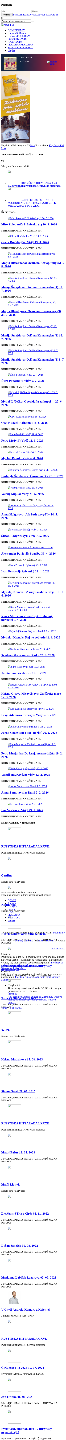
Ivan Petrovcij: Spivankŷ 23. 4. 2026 (25, 571)
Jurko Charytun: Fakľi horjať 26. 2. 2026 (29, 732)
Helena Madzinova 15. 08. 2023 (22, 1059)
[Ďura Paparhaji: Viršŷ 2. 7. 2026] (33, 374)
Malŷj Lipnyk (10, 1184)
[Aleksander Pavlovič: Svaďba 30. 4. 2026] (33, 547)
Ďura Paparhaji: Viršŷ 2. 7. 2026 (23, 380)
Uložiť (5, 1008)
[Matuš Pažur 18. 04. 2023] (33, 1141)
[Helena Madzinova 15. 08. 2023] (33, 1048)
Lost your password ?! (46, 14)
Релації (17, 38)
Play (32, 145)
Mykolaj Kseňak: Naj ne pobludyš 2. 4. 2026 (30, 637)
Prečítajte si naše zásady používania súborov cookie (32, 964)
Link (3, 148)
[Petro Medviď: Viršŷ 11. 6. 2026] (33, 434)
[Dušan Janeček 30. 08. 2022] (33, 1234)
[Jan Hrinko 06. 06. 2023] (33, 1385)
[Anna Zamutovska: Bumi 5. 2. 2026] (33, 786)
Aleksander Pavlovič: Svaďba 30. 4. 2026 (28, 553)
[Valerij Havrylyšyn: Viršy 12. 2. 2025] (33, 768)
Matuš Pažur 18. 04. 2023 (18, 1152)
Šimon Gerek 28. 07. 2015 (18, 1091)
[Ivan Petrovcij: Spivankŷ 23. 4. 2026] (33, 565)
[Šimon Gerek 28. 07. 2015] (33, 1080)
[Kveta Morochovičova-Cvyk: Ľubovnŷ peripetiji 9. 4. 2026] (33, 609)
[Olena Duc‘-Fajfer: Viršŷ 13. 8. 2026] (33, 236)
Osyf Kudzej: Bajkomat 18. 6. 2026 (24, 422)
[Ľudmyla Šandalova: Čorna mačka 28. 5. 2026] (33, 470)
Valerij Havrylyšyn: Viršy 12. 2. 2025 (25, 774)
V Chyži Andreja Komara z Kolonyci (25, 1309)
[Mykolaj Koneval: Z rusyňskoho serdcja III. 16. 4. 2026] (33, 584)
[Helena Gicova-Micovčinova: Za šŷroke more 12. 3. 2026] (33, 686)
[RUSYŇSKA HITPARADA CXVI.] (33, 1327)
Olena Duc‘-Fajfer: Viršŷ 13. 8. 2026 (25, 242)
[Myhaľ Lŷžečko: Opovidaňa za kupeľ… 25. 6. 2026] (33, 394)
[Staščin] (33, 1018)
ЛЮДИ (15, 41)
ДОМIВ (16, 30)
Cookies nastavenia (44, 940)
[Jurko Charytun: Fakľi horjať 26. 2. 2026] (33, 726)
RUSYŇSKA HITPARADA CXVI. (24, 1338)
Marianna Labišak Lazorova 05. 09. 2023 (28, 1277)
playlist (11, 50)
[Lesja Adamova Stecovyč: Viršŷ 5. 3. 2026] (33, 708)
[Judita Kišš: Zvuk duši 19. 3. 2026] (33, 666)
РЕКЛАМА (20, 44)
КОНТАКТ (20, 47)
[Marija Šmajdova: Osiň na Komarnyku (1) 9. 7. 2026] (33, 352)
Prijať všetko (19, 968)
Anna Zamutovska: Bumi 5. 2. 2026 (25, 792)
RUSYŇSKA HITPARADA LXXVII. (25, 846)
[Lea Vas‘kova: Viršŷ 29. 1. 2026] (33, 804)
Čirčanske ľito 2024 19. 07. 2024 (22, 1367)
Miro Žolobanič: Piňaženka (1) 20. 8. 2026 (29, 224)
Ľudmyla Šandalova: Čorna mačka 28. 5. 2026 (32, 476)
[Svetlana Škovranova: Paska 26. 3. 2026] (33, 649)
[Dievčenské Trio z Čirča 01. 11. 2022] (33, 1202)
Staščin (6, 1030)
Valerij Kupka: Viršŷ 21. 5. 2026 (22, 494)
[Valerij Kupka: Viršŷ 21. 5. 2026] (33, 487)
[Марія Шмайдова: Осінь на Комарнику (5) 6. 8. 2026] (33, 255)
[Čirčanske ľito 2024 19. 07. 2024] (33, 1356)
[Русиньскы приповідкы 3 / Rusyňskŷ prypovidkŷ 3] (33, 1417)
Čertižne (6, 875)
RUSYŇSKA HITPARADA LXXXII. (25, 1123)
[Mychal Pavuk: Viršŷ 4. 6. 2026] (33, 452)
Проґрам (19, 36)
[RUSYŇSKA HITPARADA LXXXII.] (33, 1111)
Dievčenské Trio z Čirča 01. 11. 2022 (25, 1213)
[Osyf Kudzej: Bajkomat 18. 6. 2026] (33, 416)
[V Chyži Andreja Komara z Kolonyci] (33, 1298)
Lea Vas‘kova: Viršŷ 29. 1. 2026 (22, 810)
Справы (17, 33)
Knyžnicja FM (56, 145)
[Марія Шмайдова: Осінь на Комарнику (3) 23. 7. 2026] (33, 303)
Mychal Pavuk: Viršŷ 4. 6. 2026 (22, 458)
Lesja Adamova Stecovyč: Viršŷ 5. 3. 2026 (28, 715)
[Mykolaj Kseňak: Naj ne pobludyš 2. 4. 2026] (33, 631)
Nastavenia (7, 968)
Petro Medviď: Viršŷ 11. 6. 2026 (22, 440)
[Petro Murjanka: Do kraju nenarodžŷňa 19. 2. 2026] (33, 746)
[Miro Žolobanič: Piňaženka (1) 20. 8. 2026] (33, 218)
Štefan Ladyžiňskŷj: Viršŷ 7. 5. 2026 (25, 535)
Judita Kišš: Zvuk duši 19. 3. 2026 (23, 673)
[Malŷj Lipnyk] (33, 1173)
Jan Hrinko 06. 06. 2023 (17, 1397)
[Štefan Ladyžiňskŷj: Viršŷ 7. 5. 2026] (33, 529)
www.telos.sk (58, 948)
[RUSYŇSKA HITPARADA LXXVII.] (33, 835)
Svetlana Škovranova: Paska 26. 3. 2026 (28, 655)
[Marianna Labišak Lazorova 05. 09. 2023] (33, 1266)
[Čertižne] (33, 864)
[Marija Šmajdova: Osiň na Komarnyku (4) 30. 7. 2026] (33, 279)
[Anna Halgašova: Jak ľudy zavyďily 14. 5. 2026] (33, 507)
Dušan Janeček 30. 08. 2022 (19, 1245)
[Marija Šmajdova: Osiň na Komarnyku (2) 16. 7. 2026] (33, 328)
